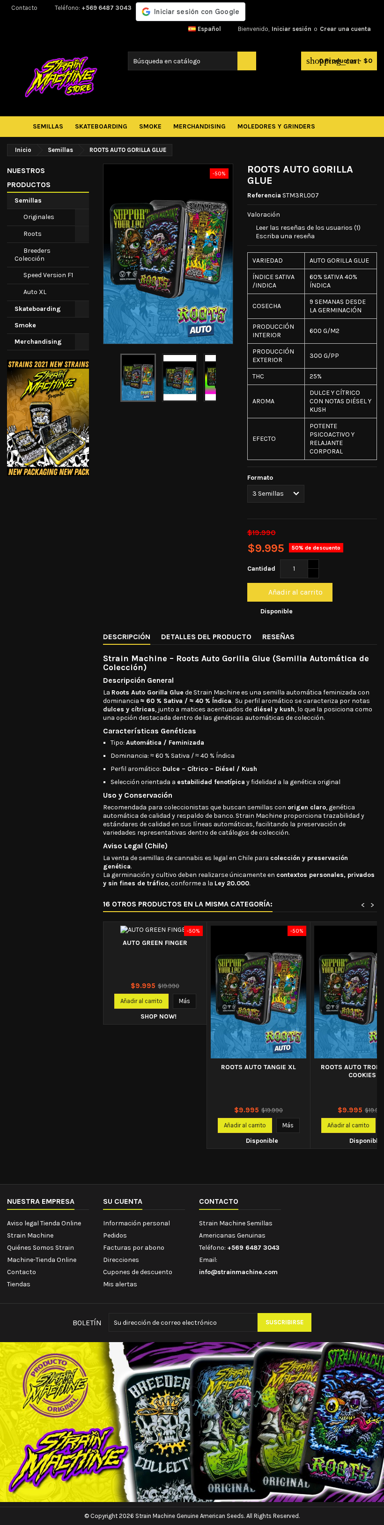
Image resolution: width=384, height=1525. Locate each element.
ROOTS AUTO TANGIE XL (258, 1067)
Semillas (28, 200)
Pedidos (115, 1235)
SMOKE (150, 126)
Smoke (25, 325)
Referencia (264, 195)
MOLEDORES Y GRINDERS (276, 126)
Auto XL (34, 292)
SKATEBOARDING (101, 126)
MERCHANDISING (199, 126)
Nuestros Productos (29, 177)
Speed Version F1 (48, 275)
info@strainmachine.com (238, 1272)
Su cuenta (122, 1201)
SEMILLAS (48, 126)
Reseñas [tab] (278, 636)
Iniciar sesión (291, 28)
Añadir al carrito (289, 592)
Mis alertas (120, 1284)
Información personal (136, 1223)
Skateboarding (38, 309)
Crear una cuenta (345, 28)
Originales (38, 217)
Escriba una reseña (285, 236)
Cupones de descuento (137, 1272)
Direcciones (121, 1260)
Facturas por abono (133, 1248)
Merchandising (38, 342)
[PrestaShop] (48, 417)
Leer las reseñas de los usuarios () (308, 228)
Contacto (24, 7)
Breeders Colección (33, 255)
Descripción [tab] (126, 636)
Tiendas (18, 1284)
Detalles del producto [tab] (206, 636)
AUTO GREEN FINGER (155, 943)
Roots (32, 234)
